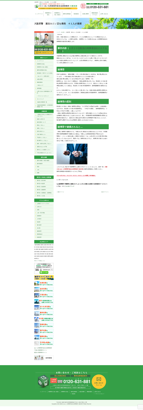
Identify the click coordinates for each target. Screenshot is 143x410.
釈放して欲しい (41, 125)
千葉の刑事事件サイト (40, 350)
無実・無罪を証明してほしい (44, 143)
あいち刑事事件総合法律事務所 (43, 348)
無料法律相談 (67, 14)
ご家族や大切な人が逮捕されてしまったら (45, 115)
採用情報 (39, 88)
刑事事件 (39, 215)
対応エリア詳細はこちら (39, 260)
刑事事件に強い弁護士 (57, 14)
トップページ (39, 14)
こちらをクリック (69, 186)
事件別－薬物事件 (41, 189)
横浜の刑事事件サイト (40, 352)
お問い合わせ (104, 14)
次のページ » (105, 192)
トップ (58, 32)
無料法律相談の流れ (42, 70)
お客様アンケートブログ (43, 203)
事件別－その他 (41, 195)
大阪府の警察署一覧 (42, 102)
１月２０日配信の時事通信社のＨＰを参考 (82, 49)
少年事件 (39, 219)
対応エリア (40, 85)
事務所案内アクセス (95, 14)
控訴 (38, 166)
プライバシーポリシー (43, 96)
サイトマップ (40, 99)
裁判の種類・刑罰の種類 (43, 160)
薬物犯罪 (39, 231)
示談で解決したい (41, 134)
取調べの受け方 (41, 119)
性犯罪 (38, 222)
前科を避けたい (41, 131)
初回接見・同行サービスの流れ (45, 73)
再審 (38, 172)
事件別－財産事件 (41, 186)
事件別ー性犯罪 (41, 183)
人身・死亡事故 (41, 212)
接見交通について (41, 122)
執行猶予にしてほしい (42, 140)
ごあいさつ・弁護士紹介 (43, 76)
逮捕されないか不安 (42, 146)
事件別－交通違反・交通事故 (44, 192)
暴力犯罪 (39, 225)
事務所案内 (40, 82)
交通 (38, 209)
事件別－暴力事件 (41, 180)
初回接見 (76, 14)
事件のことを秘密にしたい (43, 149)
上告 (38, 169)
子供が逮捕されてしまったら (44, 152)
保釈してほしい (41, 128)
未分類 (62, 32)
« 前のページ (60, 192)
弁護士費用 (85, 14)
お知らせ (39, 206)
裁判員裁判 (40, 163)
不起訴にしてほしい (42, 137)
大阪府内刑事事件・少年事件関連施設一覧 (45, 105)
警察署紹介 (40, 234)
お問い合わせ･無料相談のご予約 (44, 92)
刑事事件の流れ (48, 14)
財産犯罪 (39, 237)
